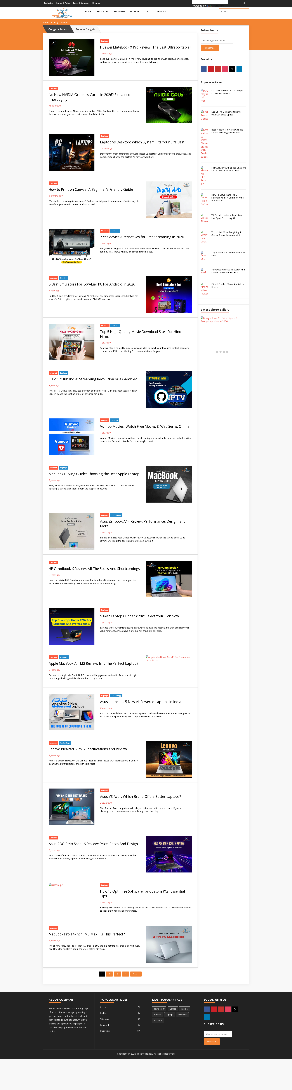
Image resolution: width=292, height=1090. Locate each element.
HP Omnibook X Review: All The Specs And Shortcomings (94, 568)
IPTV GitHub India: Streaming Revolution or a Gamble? (93, 379)
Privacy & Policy (63, 3)
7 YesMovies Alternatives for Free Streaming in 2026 (142, 237)
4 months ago (56, 195)
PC (148, 11)
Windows (64, 657)
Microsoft (158, 1020)
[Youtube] (237, 3)
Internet (135, 11)
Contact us (48, 3)
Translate (218, 5)
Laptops (104, 41)
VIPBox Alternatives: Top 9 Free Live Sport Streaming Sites (227, 216)
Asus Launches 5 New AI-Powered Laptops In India (140, 701)
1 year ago (105, 243)
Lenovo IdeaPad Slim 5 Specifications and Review (88, 749)
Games (172, 1008)
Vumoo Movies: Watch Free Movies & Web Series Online (144, 426)
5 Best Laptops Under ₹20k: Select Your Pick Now (139, 616)
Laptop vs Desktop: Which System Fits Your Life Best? (143, 142)
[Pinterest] (233, 3)
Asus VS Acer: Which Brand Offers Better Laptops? (140, 796)
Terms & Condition (81, 3)
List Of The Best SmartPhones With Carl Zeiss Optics (226, 113)
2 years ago (54, 480)
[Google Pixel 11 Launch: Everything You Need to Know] (220, 319)
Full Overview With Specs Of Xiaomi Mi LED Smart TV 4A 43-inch (228, 169)
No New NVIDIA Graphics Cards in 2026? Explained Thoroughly (89, 97)
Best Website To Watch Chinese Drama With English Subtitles (227, 131)
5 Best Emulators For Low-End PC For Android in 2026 (92, 284)
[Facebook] (229, 3)
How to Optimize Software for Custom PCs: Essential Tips (142, 893)
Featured (119, 11)
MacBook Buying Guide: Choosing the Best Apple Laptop (94, 474)
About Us (96, 3)
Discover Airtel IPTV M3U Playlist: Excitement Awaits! (227, 92)
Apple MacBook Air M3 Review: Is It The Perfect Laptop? (93, 663)
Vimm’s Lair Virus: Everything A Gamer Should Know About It (226, 234)
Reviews (161, 11)
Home (88, 11)
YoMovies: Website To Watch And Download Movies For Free (228, 271)
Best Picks (102, 11)
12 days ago (106, 53)
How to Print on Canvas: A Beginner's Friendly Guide (91, 189)
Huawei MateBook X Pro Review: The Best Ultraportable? (145, 47)
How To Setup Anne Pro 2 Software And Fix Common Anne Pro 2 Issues (227, 197)
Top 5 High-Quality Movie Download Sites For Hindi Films (141, 334)
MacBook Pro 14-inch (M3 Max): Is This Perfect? (87, 934)
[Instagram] (240, 3)
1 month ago (106, 148)
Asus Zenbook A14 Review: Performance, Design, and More (143, 523)
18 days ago (55, 105)
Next (135, 974)
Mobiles (63, 278)
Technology (116, 515)
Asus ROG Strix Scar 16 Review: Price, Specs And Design (93, 843)
